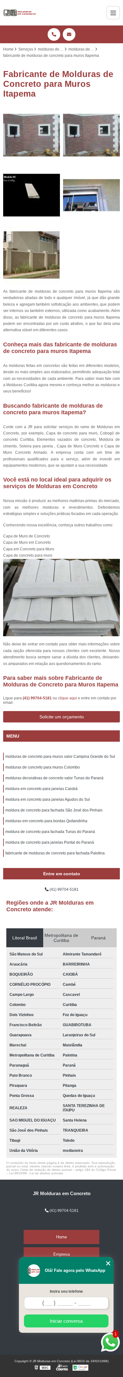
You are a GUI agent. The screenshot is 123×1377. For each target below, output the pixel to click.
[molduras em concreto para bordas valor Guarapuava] (91, 135)
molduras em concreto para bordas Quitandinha (46, 821)
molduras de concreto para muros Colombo (42, 767)
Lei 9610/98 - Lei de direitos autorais (36, 1173)
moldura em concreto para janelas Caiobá (41, 789)
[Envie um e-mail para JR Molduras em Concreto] (69, 34)
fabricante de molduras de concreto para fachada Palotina (55, 853)
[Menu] (113, 13)
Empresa (61, 1254)
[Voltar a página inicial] (20, 12)
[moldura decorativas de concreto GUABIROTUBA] (31, 135)
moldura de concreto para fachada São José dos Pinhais (53, 810)
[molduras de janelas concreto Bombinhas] (31, 255)
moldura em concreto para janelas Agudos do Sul (47, 799)
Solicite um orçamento (61, 716)
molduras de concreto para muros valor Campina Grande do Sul (60, 756)
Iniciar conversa (66, 1321)
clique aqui (67, 698)
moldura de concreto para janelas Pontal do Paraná (49, 842)
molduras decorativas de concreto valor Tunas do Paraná (54, 778)
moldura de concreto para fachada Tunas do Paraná (50, 831)
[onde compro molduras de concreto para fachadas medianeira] (91, 195)
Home (61, 1237)
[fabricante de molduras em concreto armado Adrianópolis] (31, 195)
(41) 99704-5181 (38, 698)
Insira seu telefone (66, 1291)
